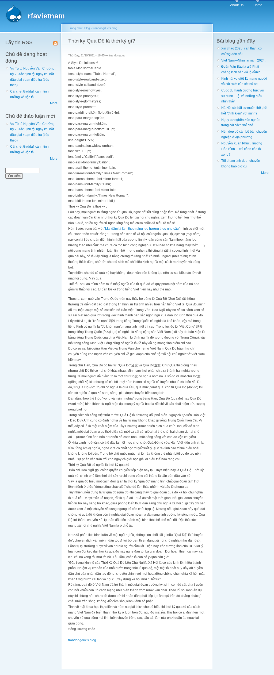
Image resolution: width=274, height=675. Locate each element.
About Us (236, 5)
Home (257, 5)
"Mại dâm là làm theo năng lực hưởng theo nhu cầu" (142, 229)
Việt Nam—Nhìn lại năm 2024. (243, 60)
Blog (87, 28)
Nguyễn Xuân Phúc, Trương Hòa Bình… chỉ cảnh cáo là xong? (241, 148)
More (54, 103)
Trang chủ (75, 28)
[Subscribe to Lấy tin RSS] (55, 42)
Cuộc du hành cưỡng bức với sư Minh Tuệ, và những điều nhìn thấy (242, 96)
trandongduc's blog (105, 28)
